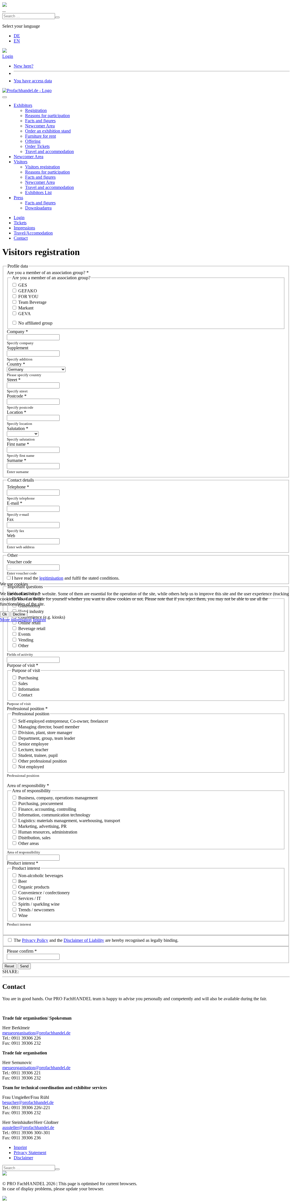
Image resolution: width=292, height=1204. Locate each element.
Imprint (39, 619)
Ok (4, 614)
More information (16, 619)
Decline (19, 614)
